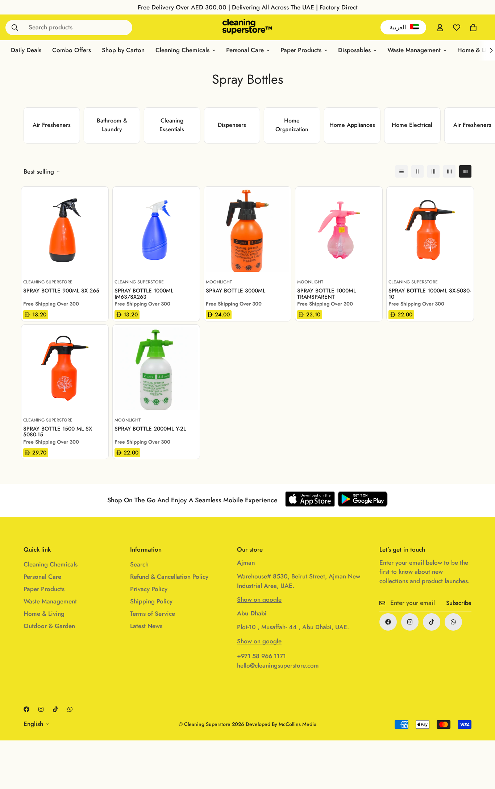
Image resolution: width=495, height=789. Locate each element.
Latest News (146, 626)
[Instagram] (410, 622)
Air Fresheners (52, 125)
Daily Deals (26, 50)
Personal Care (245, 50)
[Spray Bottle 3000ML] (247, 230)
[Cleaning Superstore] (247, 27)
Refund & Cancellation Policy (169, 576)
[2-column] (417, 171)
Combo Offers (71, 50)
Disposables (354, 50)
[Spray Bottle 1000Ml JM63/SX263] (156, 230)
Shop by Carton (123, 50)
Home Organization (291, 124)
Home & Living (44, 613)
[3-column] (433, 171)
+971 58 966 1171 (261, 656)
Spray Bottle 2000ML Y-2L (150, 429)
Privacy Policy (148, 589)
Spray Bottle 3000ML (235, 291)
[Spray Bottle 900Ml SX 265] (65, 230)
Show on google (259, 599)
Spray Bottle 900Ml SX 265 (61, 291)
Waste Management (414, 50)
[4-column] (449, 171)
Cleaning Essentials (171, 124)
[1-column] (401, 171)
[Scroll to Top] (481, 749)
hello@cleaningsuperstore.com (278, 665)
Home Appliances (352, 125)
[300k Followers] (388, 622)
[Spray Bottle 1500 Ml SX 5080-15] (65, 368)
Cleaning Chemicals (182, 50)
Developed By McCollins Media (281, 724)
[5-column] (465, 171)
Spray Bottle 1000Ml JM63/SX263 (144, 293)
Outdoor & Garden (49, 626)
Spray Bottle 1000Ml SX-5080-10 (429, 293)
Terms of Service (152, 613)
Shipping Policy (151, 601)
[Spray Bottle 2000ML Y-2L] (156, 368)
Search (139, 564)
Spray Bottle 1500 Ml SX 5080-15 (57, 431)
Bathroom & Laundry (112, 124)
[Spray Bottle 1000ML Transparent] (338, 230)
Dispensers (232, 125)
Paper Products (300, 50)
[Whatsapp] (453, 622)
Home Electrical (412, 125)
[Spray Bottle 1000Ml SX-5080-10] (430, 230)
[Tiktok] (431, 622)
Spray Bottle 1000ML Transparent (326, 293)
